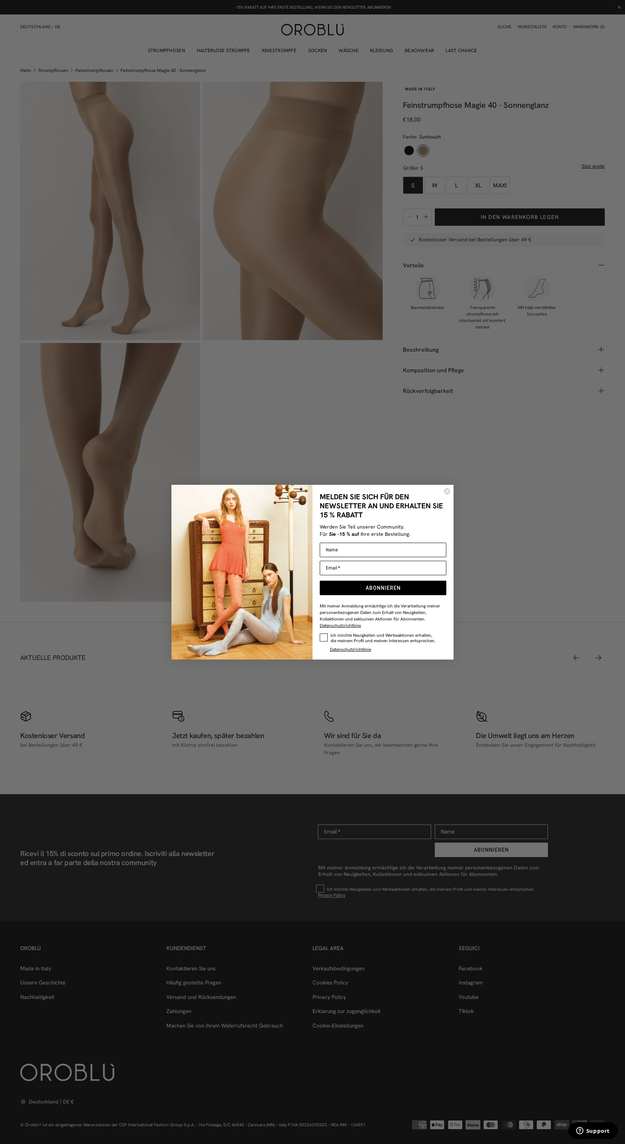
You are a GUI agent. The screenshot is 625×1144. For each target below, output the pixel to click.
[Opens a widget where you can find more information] (593, 1131)
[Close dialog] (447, 491)
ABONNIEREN (383, 588)
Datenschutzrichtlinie (340, 625)
